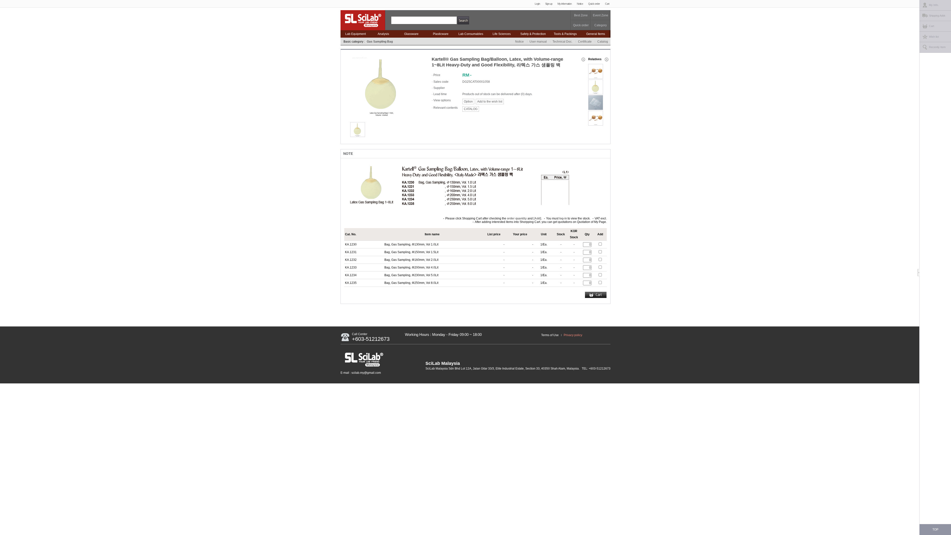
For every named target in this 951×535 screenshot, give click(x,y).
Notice (580, 3)
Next (607, 59)
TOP (935, 529)
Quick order (594, 3)
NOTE (348, 154)
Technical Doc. (562, 41)
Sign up (548, 3)
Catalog (602, 41)
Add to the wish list (489, 101)
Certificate (585, 41)
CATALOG (470, 109)
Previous (583, 59)
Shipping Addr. (937, 15)
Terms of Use (550, 335)
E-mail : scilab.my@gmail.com (361, 372)
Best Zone (581, 15)
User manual (538, 41)
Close (919, 272)
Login (537, 3)
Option (468, 101)
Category (600, 25)
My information (564, 3)
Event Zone (600, 15)
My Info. (934, 4)
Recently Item (937, 47)
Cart (607, 3)
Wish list (934, 36)
